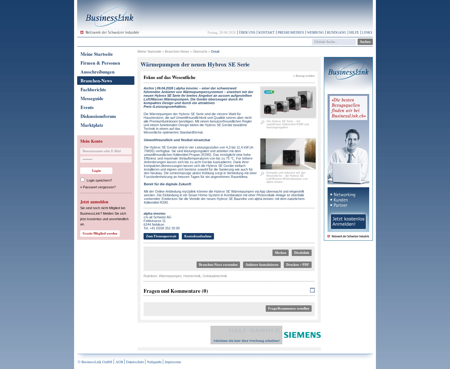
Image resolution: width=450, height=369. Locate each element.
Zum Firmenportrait (161, 236)
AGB (119, 361)
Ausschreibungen (97, 71)
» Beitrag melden (304, 75)
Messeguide (92, 98)
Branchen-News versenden (218, 264)
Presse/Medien (291, 32)
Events (87, 107)
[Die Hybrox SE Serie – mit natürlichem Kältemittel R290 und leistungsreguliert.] (288, 117)
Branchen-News (96, 80)
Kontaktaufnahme (198, 236)
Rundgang (336, 32)
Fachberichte (93, 89)
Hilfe (354, 32)
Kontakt (266, 32)
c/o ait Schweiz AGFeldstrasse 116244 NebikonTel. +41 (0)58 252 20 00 (162, 221)
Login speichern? (99, 180)
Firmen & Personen (100, 62)
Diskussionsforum (98, 116)
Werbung (315, 32)
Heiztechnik (192, 276)
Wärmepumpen (170, 276)
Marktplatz (92, 125)
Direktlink (301, 252)
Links (367, 32)
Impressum (173, 361)
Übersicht (200, 51)
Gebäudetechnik (215, 276)
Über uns (247, 32)
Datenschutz (135, 361)
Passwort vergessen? (99, 187)
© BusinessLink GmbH (95, 361)
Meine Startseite (97, 54)
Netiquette (154, 361)
